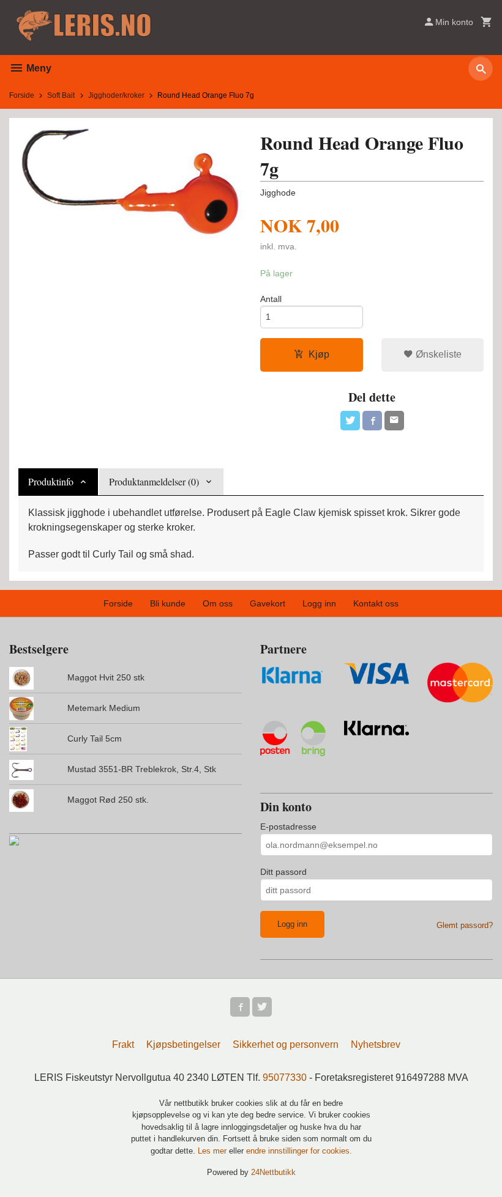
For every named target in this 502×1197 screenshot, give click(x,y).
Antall (271, 299)
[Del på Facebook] (372, 420)
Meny (37, 68)
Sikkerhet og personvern (286, 1044)
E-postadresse (288, 826)
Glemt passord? (464, 925)
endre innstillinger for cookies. (299, 1150)
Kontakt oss (376, 603)
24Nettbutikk (273, 1172)
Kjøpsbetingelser (183, 1044)
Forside (21, 95)
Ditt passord (283, 872)
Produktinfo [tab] (50, 481)
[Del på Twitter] (350, 420)
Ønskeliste (437, 354)
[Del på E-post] (394, 420)
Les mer (213, 1150)
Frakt (123, 1044)
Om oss (218, 603)
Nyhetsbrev (375, 1044)
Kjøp (319, 354)
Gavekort (267, 603)
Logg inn (319, 603)
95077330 (285, 1077)
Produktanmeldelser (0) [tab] (154, 481)
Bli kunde (167, 603)
